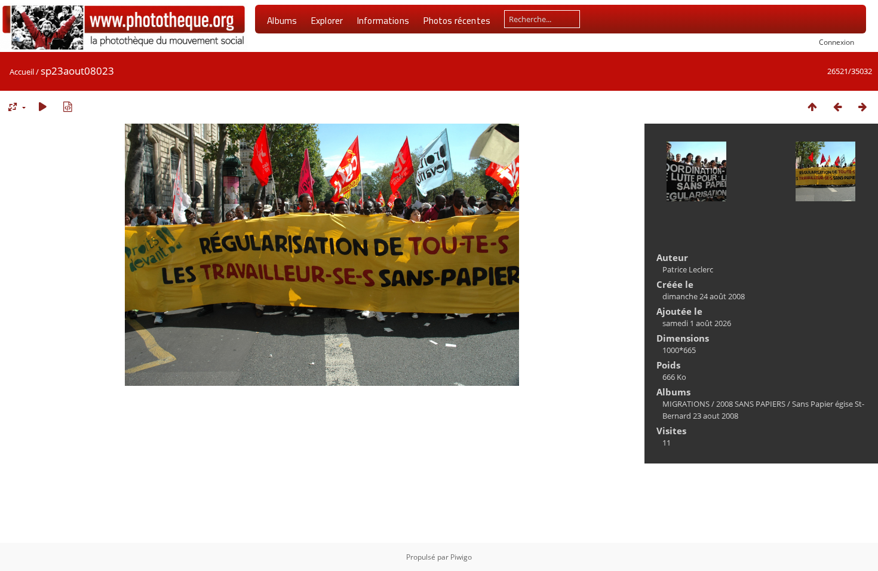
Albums (282, 20)
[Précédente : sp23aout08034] (837, 106)
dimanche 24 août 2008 (703, 296)
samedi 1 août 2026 (696, 323)
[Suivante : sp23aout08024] (862, 106)
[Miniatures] (812, 106)
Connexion (836, 42)
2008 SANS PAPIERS (750, 403)
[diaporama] (42, 106)
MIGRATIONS (686, 403)
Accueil (22, 71)
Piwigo (461, 557)
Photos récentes (456, 20)
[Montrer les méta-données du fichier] (67, 106)
